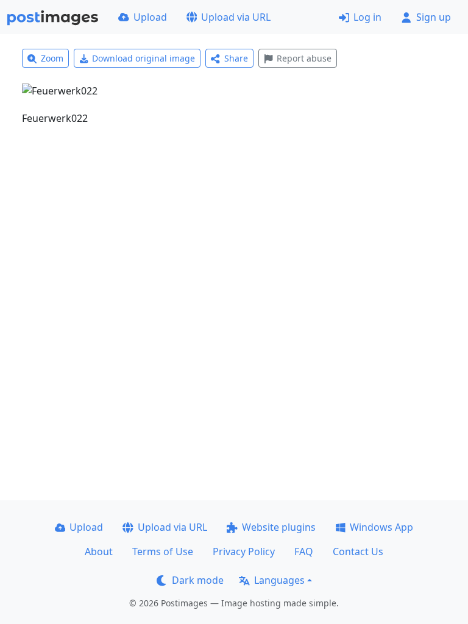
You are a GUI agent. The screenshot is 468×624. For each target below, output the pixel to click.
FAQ (303, 551)
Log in (367, 17)
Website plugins (279, 527)
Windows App (381, 527)
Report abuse (304, 58)
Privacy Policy (244, 551)
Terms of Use (162, 551)
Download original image (143, 58)
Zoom (52, 58)
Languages (279, 580)
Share (236, 58)
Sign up (433, 17)
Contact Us (358, 551)
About (99, 551)
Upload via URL (236, 17)
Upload (150, 17)
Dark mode (198, 580)
